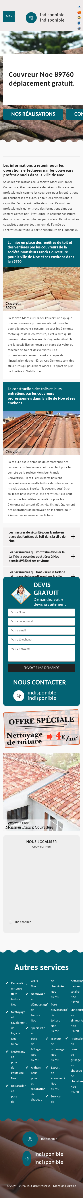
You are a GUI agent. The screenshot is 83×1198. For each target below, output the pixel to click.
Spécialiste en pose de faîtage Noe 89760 (34, 1044)
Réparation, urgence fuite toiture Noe (14, 994)
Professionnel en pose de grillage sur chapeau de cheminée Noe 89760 (74, 1065)
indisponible (52, 15)
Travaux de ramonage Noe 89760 (54, 1049)
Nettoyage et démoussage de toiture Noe (34, 1007)
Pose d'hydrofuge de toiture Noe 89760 (54, 1018)
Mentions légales (64, 1186)
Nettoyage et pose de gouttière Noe (14, 1065)
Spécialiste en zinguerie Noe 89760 (74, 1020)
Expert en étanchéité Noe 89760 (54, 1078)
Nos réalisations (33, 114)
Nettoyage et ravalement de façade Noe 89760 (14, 1028)
